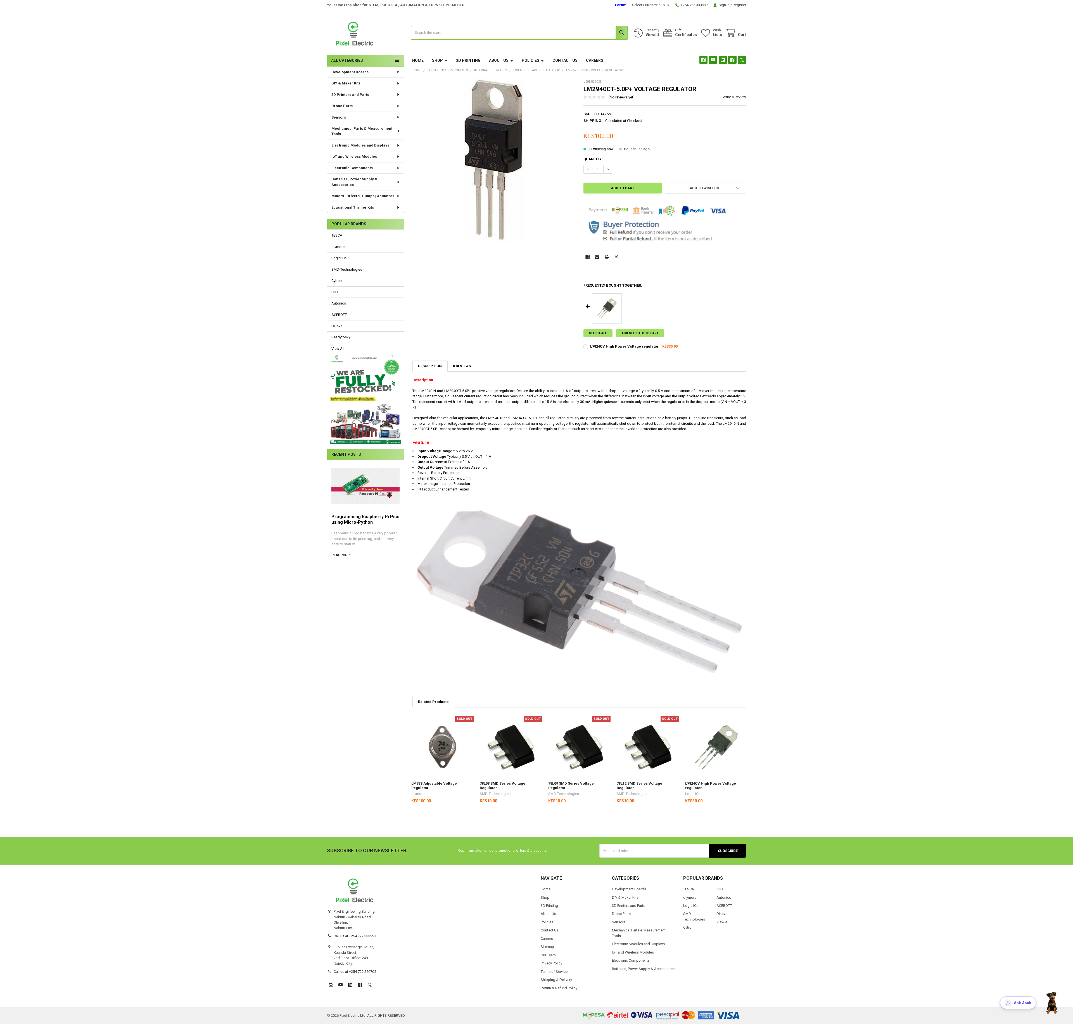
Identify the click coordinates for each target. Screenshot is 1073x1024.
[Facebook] (732, 60)
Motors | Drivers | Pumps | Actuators (362, 196)
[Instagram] (703, 60)
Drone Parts (342, 106)
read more (341, 555)
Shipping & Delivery (556, 980)
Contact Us (565, 60)
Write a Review (734, 97)
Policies (530, 60)
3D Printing (468, 60)
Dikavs (336, 326)
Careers (594, 60)
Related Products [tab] (433, 702)
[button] (365, 398)
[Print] (607, 257)
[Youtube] (713, 60)
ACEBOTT (339, 315)
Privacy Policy (551, 963)
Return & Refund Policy (559, 988)
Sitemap (547, 947)
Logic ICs (338, 258)
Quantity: (593, 159)
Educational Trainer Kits (352, 207)
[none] (493, 160)
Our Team (548, 955)
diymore (338, 247)
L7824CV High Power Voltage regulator (624, 346)
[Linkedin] (723, 60)
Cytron (336, 281)
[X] (742, 60)
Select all (598, 333)
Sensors (338, 117)
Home (418, 60)
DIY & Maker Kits (345, 83)
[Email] (597, 257)
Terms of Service (554, 971)
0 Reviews (462, 366)
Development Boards (350, 72)
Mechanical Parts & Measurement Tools (361, 131)
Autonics (338, 303)
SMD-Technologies (346, 269)
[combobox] (519, 33)
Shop (437, 60)
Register (739, 5)
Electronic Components (352, 168)
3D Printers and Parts (350, 95)
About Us (499, 60)
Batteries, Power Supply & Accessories (354, 182)
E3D (334, 292)
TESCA (336, 235)
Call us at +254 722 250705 (355, 971)
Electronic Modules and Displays (360, 145)
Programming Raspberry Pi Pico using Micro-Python (365, 519)
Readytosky (340, 337)
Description (430, 366)
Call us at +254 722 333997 (355, 936)
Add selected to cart (640, 333)
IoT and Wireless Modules (354, 156)
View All (337, 348)
